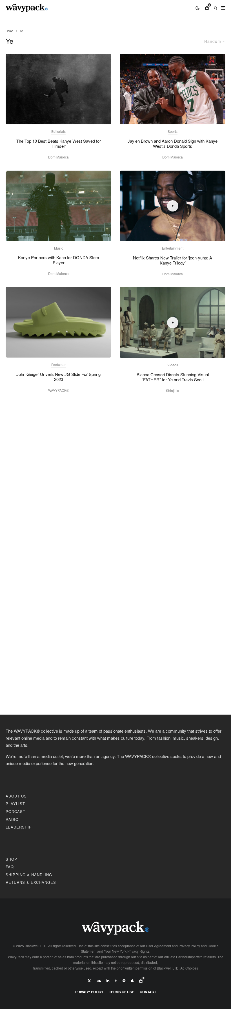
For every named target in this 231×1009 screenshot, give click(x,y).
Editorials (58, 131)
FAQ (10, 866)
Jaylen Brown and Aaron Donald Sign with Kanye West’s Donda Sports (172, 143)
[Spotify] (124, 980)
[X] (89, 980)
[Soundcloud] (99, 980)
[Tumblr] (116, 980)
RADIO (12, 819)
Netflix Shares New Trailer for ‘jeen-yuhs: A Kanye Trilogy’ (172, 260)
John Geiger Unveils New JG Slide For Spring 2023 (58, 377)
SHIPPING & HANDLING (29, 874)
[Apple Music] (132, 980)
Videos (172, 364)
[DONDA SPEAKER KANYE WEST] (58, 206)
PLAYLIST (15, 803)
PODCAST (15, 811)
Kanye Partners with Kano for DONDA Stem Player (58, 260)
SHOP (11, 859)
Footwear (58, 364)
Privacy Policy (89, 991)
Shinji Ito (172, 390)
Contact (148, 991)
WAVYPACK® (58, 390)
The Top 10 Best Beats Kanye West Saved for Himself (58, 143)
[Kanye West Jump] (58, 89)
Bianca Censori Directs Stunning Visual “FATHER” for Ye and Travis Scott (173, 377)
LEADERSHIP (19, 827)
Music (58, 248)
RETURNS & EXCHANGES (31, 882)
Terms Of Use (121, 991)
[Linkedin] (108, 980)
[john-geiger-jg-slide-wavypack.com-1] (58, 322)
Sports (172, 131)
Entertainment (172, 248)
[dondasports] (172, 89)
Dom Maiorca (58, 157)
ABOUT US (16, 796)
